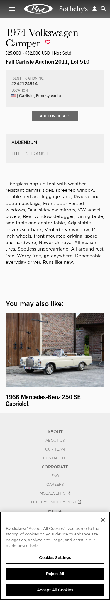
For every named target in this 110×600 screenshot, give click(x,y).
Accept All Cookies (55, 590)
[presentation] (9, 361)
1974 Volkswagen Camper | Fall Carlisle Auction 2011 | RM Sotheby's (56, 9)
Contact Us (55, 458)
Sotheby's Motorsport (53, 502)
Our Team (55, 449)
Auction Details (55, 116)
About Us (55, 440)
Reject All (55, 574)
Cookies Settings (55, 557)
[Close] (103, 519)
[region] (55, 556)
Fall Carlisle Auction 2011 (37, 61)
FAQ (55, 476)
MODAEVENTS (53, 493)
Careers (55, 485)
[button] (94, 8)
